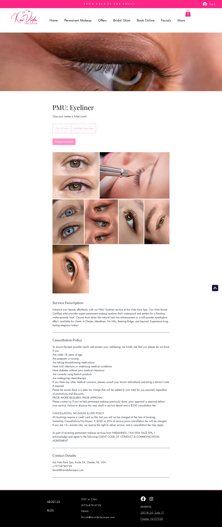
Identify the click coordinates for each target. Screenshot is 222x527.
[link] (64, 142)
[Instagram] (151, 498)
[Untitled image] (75, 175)
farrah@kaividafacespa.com (98, 517)
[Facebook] (143, 498)
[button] (188, 13)
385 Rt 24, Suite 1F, (152, 512)
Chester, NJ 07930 (151, 519)
